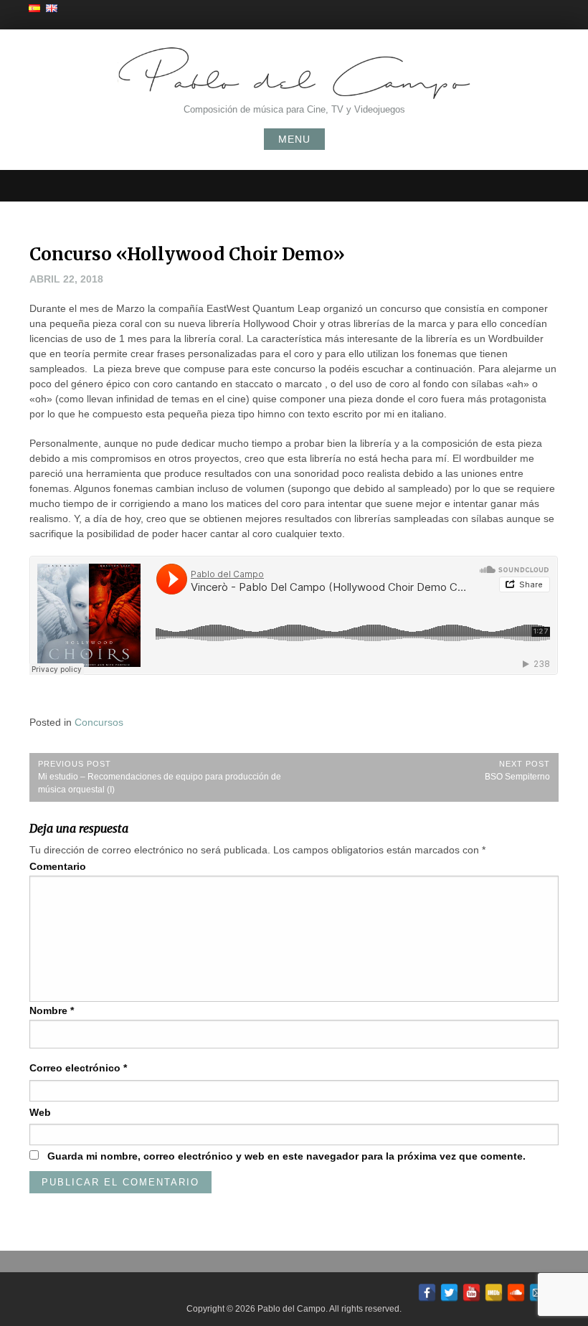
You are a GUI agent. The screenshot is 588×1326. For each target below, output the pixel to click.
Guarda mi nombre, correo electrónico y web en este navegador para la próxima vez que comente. (286, 1156)
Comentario (57, 866)
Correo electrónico (78, 1068)
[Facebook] (427, 1290)
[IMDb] (493, 1290)
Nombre (51, 1010)
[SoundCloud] (516, 1290)
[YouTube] (471, 1290)
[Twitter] (449, 1290)
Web (40, 1112)
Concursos (99, 722)
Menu (294, 139)
